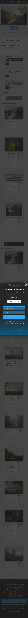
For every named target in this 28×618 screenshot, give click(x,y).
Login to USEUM (14, 317)
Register (8, 330)
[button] (14, 301)
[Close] (26, 285)
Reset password (17, 330)
